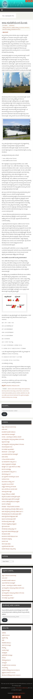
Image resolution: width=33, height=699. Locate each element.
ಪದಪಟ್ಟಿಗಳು (4, 652)
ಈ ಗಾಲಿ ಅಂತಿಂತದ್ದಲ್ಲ (6, 469)
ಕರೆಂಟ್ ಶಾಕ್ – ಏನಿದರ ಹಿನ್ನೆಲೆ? (8, 451)
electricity (4, 391)
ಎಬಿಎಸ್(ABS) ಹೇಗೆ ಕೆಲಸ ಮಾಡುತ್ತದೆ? (10, 454)
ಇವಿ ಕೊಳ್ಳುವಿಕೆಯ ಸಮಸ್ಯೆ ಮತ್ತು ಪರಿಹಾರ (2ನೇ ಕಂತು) (13, 439)
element (8, 391)
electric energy (18, 388)
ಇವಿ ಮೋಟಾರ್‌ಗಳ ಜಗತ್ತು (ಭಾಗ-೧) (9, 471)
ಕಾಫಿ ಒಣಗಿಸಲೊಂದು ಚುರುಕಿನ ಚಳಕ (9, 489)
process (14, 393)
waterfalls (23, 393)
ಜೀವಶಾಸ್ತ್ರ (4, 647)
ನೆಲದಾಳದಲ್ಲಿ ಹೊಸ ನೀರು (7, 447)
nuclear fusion (26, 391)
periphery (10, 393)
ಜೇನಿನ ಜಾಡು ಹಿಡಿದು (6, 544)
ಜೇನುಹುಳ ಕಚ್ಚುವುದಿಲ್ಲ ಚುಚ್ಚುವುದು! (9, 524)
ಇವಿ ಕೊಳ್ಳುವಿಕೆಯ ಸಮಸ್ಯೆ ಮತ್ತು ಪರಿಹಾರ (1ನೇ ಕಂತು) (13, 444)
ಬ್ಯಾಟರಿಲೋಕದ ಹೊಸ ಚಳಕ (8, 546)
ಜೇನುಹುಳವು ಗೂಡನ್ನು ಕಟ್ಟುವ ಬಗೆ (9, 529)
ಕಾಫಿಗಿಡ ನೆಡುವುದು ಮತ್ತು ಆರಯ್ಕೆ (9, 549)
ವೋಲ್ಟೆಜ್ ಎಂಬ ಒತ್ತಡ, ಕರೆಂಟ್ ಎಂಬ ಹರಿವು (11, 466)
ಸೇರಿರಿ (4, 414)
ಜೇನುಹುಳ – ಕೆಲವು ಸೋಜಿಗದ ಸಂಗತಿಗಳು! (11, 506)
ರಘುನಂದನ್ (5, 32)
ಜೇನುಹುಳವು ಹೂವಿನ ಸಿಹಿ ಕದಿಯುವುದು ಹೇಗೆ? (11, 514)
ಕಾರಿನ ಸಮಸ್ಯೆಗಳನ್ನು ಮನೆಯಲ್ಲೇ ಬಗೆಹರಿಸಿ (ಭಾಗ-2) (12, 509)
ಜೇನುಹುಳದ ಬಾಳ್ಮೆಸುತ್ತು (7, 539)
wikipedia (6, 385)
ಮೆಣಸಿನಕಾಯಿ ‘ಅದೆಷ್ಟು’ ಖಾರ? (8, 481)
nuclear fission (19, 391)
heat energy (13, 391)
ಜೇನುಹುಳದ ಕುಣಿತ (6, 534)
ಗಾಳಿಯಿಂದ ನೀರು (5, 479)
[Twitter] (29, 1)
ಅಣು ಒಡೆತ (27, 393)
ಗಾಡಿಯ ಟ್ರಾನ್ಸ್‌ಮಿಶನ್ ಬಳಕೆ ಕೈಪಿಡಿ (9, 464)
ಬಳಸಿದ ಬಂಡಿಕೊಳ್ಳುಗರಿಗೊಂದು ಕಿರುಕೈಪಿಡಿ (10, 501)
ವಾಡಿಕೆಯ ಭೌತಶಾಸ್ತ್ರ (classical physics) (20, 27)
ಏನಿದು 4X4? (4, 429)
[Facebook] (26, 1)
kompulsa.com (15, 385)
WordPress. (22, 693)
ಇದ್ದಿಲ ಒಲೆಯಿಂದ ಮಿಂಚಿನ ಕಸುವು (9, 427)
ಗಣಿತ (3, 640)
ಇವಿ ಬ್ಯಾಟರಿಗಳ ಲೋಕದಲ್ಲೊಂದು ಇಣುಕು (10, 476)
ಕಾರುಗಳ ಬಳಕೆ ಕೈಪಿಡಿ (6, 504)
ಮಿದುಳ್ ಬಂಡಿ (5, 541)
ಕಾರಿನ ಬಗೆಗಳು (5, 457)
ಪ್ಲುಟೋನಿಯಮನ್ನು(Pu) (25, 395)
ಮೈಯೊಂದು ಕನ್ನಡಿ (5, 442)
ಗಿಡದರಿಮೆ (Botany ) (6, 642)
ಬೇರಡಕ (3, 397)
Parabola (16, 693)
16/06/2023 (11, 25)
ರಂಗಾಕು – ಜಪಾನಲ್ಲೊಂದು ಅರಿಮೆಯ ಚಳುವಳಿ (11, 437)
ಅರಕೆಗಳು (4, 632)
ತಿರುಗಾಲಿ (11, 395)
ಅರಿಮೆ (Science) (6, 635)
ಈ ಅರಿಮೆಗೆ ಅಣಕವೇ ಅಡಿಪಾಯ (8, 432)
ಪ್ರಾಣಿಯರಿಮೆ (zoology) (7, 655)
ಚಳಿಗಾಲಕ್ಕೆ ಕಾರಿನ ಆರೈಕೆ (6, 491)
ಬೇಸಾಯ (4, 657)
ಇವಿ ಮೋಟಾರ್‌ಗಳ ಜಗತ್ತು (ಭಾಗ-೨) (9, 461)
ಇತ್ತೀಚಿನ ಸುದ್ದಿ (5, 638)
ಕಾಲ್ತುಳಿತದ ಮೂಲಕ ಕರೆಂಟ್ (8, 484)
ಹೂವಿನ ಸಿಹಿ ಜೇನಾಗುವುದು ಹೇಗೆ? (9, 519)
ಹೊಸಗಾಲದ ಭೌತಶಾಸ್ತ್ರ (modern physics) (11, 29)
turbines (18, 393)
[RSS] (31, 1)
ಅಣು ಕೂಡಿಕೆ (4, 395)
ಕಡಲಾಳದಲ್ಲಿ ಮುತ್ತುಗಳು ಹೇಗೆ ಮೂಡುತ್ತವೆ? (11, 499)
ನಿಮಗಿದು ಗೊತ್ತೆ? (5, 650)
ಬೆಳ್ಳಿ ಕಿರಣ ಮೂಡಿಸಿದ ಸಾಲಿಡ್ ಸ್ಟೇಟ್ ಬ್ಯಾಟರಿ (11, 496)
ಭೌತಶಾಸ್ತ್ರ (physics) (7, 27)
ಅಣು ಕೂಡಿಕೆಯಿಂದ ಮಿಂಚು (14, 22)
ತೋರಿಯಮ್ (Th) (17, 395)
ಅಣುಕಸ (8, 395)
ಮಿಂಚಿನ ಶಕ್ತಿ (7, 397)
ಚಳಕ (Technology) (6, 645)
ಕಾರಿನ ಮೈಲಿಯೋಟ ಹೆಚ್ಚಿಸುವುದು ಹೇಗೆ (10, 516)
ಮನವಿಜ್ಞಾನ (4, 662)
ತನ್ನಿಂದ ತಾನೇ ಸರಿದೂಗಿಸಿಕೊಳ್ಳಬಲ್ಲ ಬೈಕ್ (10, 531)
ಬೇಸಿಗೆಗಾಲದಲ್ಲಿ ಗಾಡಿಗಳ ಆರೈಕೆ (8, 521)
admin (5, 25)
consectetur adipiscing (22, 687)
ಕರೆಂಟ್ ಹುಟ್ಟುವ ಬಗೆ (6, 474)
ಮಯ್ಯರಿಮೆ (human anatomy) (9, 665)
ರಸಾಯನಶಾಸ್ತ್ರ (5, 667)
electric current (11, 388)
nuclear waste (5, 393)
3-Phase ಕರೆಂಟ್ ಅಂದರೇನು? (8, 459)
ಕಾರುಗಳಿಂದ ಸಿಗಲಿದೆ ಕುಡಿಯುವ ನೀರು (10, 536)
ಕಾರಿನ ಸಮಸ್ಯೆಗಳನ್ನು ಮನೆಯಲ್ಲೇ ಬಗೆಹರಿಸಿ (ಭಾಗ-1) (12, 511)
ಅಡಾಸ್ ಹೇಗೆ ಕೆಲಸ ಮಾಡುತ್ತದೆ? (8, 434)
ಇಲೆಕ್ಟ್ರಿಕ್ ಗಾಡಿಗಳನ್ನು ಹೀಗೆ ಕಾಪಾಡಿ (9, 486)
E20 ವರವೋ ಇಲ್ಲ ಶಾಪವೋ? (8, 449)
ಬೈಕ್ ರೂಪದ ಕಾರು (6, 526)
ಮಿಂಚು (11, 397)
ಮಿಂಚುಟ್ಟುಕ (15, 397)
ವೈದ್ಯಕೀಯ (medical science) (8, 672)
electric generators (26, 388)
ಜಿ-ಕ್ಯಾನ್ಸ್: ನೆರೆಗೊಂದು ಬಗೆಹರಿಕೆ (8, 494)
